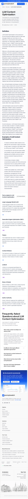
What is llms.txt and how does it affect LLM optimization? (12, 360)
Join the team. (18, 400)
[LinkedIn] (5, 402)
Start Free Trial (21, 3)
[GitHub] (9, 402)
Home (3, 7)
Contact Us (18, 462)
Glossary (8, 7)
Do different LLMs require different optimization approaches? (11, 349)
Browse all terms (21, 196)
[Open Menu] (26, 4)
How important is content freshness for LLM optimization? (12, 354)
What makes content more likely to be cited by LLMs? (12, 330)
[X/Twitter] (3, 402)
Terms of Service (8, 462)
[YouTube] (7, 402)
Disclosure (15, 462)
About (23, 462)
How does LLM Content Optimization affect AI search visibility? (12, 365)
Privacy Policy (3, 462)
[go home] (8, 395)
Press (25, 462)
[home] (7, 4)
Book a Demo (6, 381)
